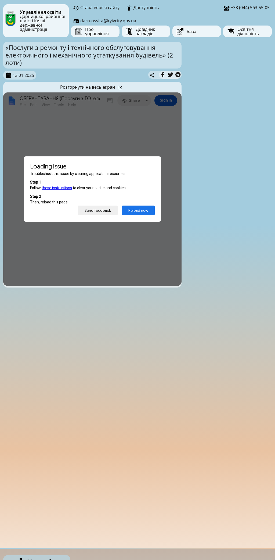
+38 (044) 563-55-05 (250, 7)
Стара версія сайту (99, 7)
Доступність (145, 7)
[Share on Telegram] (178, 75)
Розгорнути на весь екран (88, 87)
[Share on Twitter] (170, 75)
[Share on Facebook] (163, 75)
